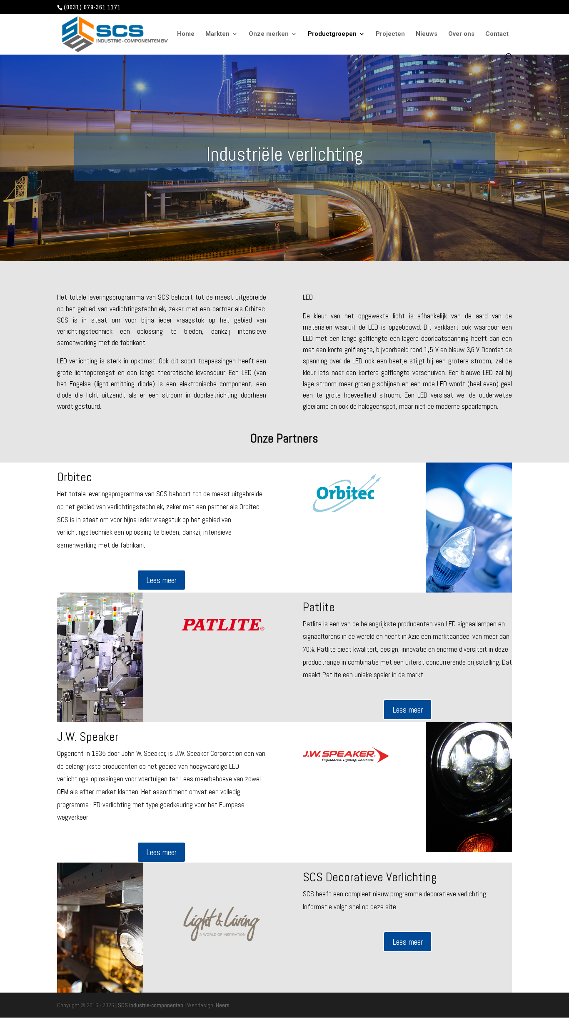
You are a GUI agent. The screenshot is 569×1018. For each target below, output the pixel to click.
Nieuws (426, 34)
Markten (217, 34)
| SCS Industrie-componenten (149, 1005)
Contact (497, 34)
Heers (223, 1005)
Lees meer (161, 580)
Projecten (390, 34)
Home (186, 34)
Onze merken (269, 34)
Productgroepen (332, 34)
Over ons (461, 34)
